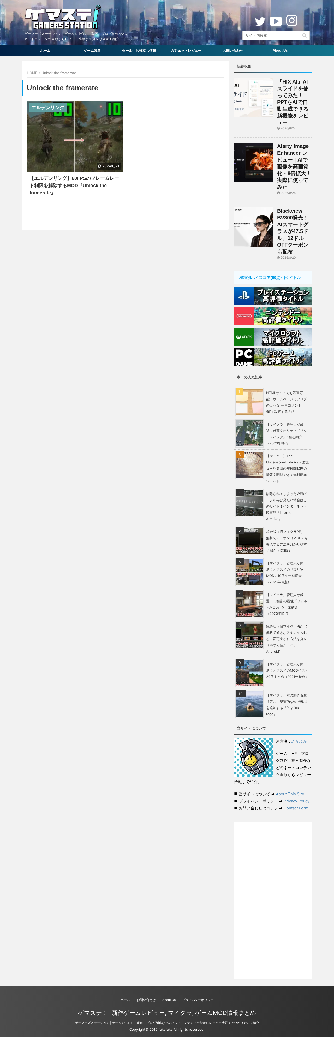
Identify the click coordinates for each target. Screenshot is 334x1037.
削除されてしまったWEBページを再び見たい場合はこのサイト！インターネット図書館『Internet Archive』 (286, 506)
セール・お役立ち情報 (139, 50)
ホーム (45, 50)
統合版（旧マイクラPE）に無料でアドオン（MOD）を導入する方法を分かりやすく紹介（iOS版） (287, 540)
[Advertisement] (273, 900)
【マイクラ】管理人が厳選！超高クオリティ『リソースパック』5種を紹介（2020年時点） (286, 433)
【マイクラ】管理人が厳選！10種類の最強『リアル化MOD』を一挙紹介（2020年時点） (286, 604)
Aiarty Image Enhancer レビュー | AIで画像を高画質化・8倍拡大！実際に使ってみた (294, 166)
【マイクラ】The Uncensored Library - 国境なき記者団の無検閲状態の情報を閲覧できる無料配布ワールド (287, 468)
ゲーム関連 (92, 50)
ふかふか (299, 741)
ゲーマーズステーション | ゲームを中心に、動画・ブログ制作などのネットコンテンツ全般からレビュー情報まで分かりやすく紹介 (167, 1023)
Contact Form (296, 808)
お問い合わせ (233, 50)
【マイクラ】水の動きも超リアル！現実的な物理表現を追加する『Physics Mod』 (286, 704)
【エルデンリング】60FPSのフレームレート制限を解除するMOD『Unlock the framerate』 (74, 185)
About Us (280, 50)
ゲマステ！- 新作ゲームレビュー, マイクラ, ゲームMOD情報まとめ (167, 1012)
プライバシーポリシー (198, 1000)
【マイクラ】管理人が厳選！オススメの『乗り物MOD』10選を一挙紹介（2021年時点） (284, 572)
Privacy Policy (296, 800)
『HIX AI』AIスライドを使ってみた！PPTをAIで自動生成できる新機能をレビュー (292, 102)
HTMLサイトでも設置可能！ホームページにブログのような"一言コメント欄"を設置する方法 (286, 402)
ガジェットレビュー (186, 50)
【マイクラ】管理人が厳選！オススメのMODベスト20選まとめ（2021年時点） (287, 670)
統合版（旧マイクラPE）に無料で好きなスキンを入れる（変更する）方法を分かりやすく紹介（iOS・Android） (287, 638)
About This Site (290, 793)
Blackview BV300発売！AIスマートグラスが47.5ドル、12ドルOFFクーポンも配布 (292, 231)
